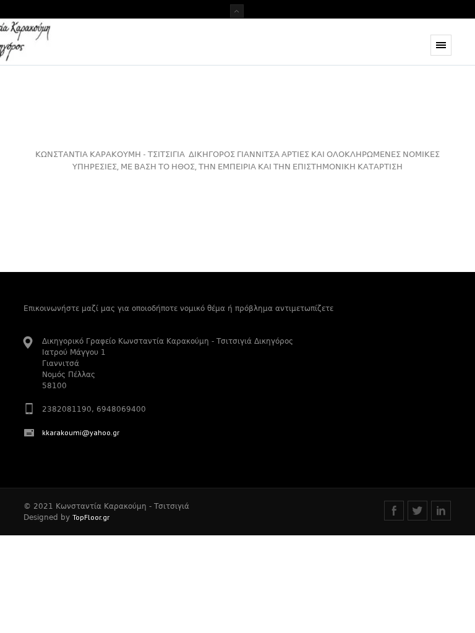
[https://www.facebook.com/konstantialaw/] (394, 510)
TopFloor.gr (90, 517)
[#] (417, 510)
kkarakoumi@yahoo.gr (80, 432)
